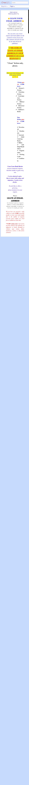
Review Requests (13, 13)
